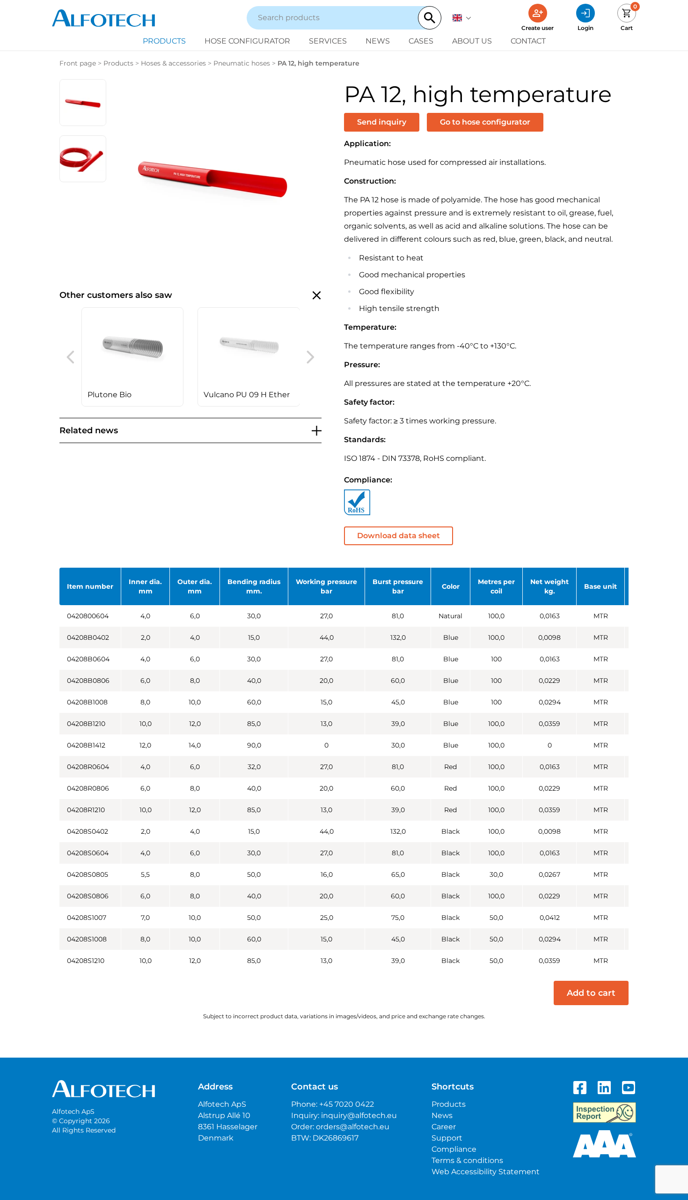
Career (444, 1126)
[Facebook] (579, 1087)
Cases (421, 41)
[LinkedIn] (604, 1087)
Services (328, 41)
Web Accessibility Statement (486, 1171)
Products (164, 41)
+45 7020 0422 (346, 1104)
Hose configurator (247, 41)
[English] (462, 17)
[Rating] (604, 1143)
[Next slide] (311, 357)
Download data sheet (398, 535)
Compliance (454, 1149)
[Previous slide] (70, 357)
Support (447, 1137)
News (378, 41)
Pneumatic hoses (241, 63)
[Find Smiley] (604, 1112)
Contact (528, 41)
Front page (77, 63)
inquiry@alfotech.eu (359, 1115)
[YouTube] (628, 1087)
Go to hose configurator (485, 122)
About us (472, 41)
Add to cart (591, 993)
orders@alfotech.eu (352, 1126)
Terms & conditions (467, 1160)
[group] (132, 357)
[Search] (429, 18)
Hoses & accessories (173, 63)
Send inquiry (381, 122)
